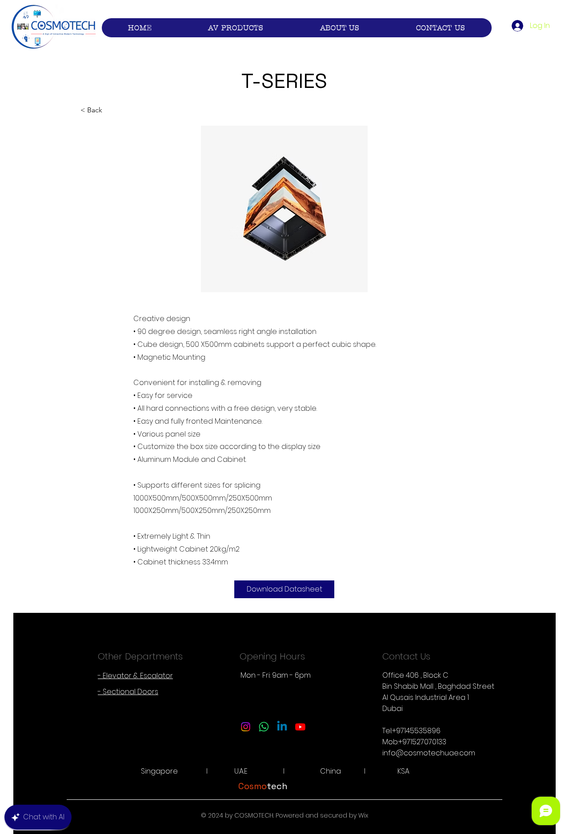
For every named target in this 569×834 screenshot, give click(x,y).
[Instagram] (246, 727)
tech (263, 786)
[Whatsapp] (264, 727)
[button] (236, 27)
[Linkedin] (282, 727)
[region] (284, 209)
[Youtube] (300, 727)
